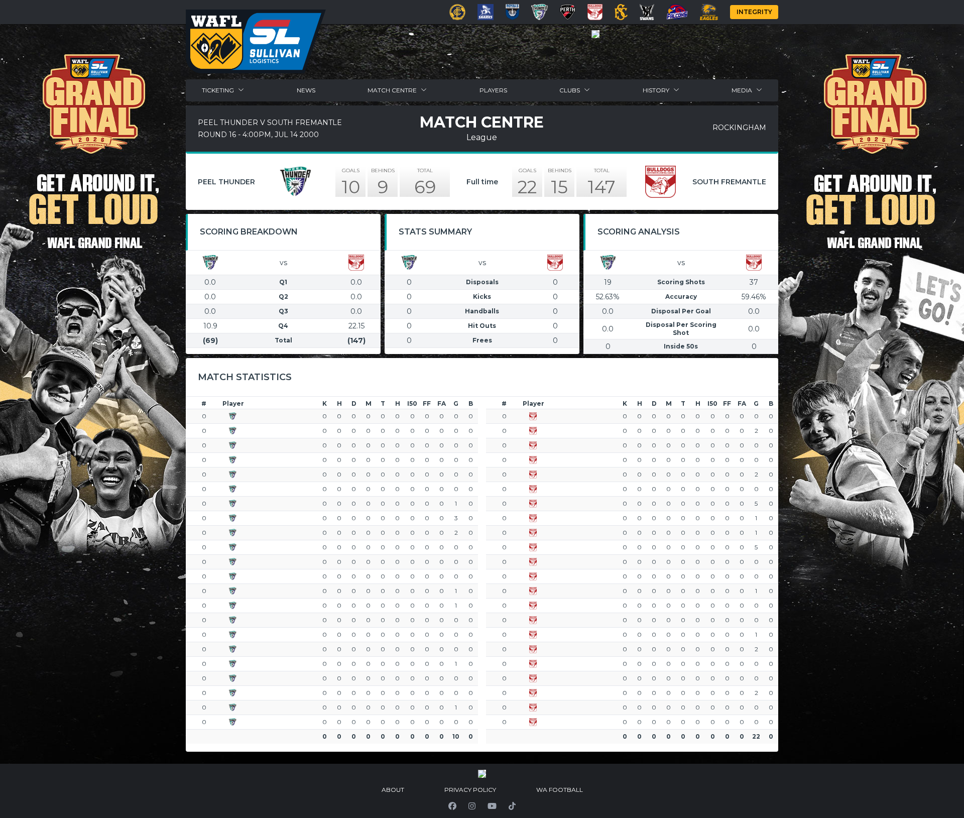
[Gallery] (595, 34)
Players (493, 90)
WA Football (559, 789)
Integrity (754, 12)
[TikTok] (512, 806)
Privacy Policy (470, 789)
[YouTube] (492, 806)
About (393, 789)
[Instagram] (471, 806)
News (306, 90)
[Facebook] (452, 806)
